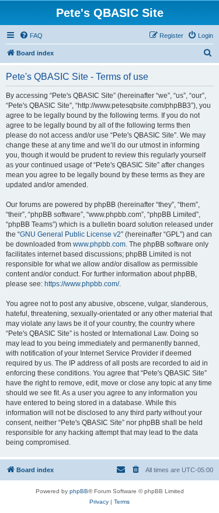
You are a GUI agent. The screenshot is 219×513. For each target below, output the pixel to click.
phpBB (78, 491)
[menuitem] (31, 36)
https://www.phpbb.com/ (81, 284)
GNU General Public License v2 (70, 234)
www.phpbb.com (99, 244)
